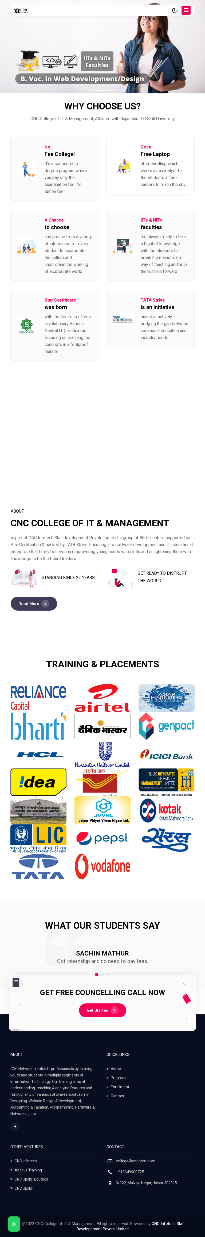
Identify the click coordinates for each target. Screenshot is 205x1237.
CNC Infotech (26, 1161)
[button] (97, 974)
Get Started (97, 1010)
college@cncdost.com (135, 1161)
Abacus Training (28, 1170)
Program (118, 1078)
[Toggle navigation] (186, 10)
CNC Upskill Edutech (31, 1179)
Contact (117, 1096)
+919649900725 (130, 1172)
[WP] (14, 1224)
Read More (28, 603)
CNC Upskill (24, 1188)
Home (116, 1069)
